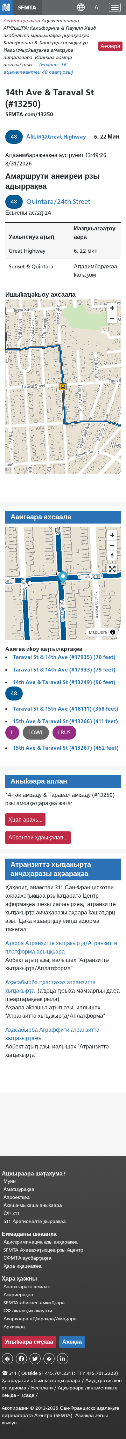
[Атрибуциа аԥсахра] (112, 632)
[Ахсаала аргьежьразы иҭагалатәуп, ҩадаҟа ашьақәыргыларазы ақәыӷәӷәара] (112, 555)
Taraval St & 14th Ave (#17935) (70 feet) (64, 657)
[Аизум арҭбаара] (112, 535)
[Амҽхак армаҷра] (112, 545)
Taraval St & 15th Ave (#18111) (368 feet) (65, 708)
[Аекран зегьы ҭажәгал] (112, 569)
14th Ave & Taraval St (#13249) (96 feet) (64, 682)
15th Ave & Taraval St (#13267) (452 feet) (66, 747)
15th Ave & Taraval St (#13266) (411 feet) (65, 721)
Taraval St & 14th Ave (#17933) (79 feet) (64, 669)
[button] (80, 7)
